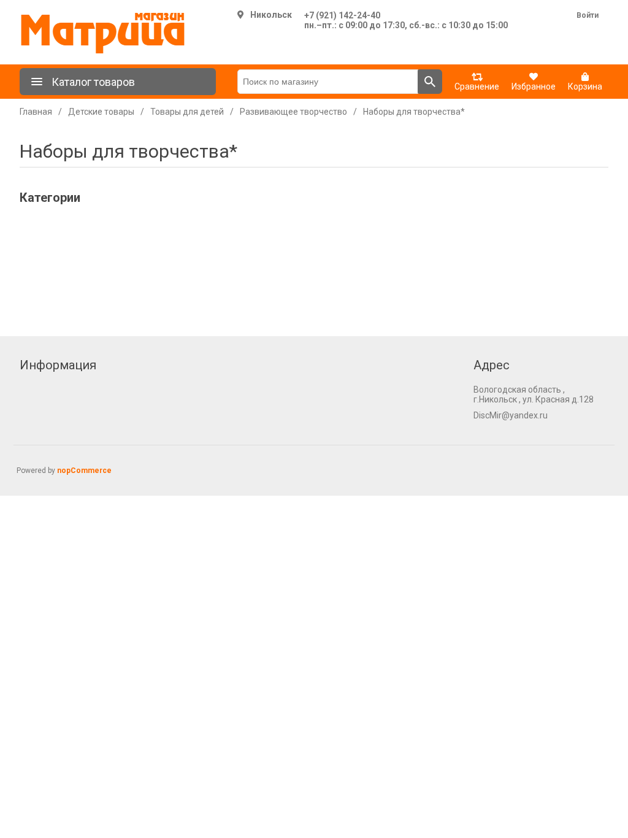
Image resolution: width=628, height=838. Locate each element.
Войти (587, 15)
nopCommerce (84, 470)
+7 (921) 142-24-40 (342, 15)
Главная (36, 112)
